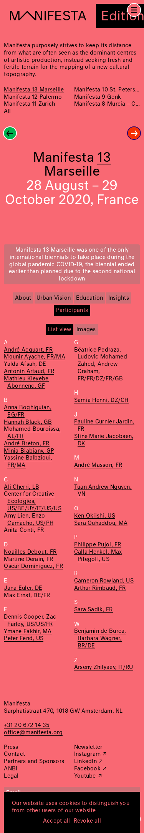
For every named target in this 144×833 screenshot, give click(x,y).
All (7, 111)
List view (59, 329)
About (23, 298)
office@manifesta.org (33, 732)
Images (86, 329)
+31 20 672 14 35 (27, 725)
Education (89, 298)
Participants (72, 310)
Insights (118, 298)
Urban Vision (53, 298)
